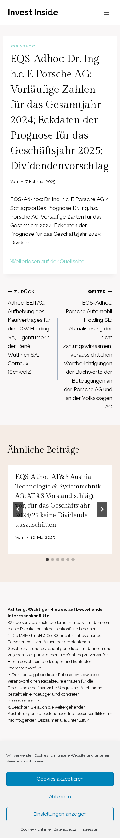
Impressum (89, 829)
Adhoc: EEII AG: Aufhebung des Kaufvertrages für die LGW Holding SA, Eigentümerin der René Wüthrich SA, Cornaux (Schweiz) (29, 332)
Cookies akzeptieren (60, 779)
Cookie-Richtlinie (36, 829)
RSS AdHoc (22, 46)
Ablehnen (60, 796)
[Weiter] (102, 509)
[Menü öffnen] (106, 13)
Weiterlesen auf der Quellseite (47, 261)
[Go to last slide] (18, 509)
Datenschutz (65, 829)
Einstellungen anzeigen (60, 814)
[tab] (47, 559)
